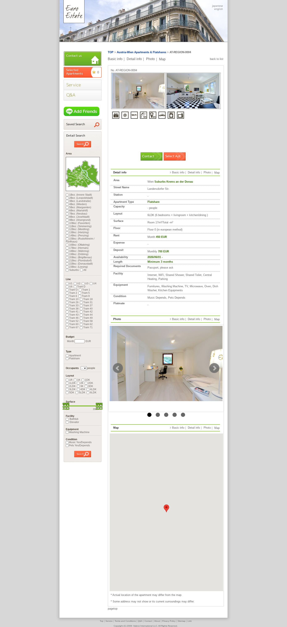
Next (214, 368)
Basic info (115, 59)
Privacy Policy (168, 621)
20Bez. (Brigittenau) (80, 257)
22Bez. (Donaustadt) (81, 263)
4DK (82, 389)
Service (109, 621)
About (157, 621)
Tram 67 (74, 327)
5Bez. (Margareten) (80, 207)
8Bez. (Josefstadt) (79, 216)
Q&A (140, 621)
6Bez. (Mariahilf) (78, 210)
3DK (90, 386)
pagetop (112, 608)
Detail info (134, 59)
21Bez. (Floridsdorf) (80, 260)
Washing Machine (79, 432)
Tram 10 (74, 299)
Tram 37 (88, 305)
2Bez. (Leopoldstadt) (81, 197)
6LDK (93, 392)
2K (81, 383)
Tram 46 (74, 317)
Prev (118, 368)
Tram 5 (86, 292)
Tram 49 (88, 317)
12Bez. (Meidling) (79, 229)
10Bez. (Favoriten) (79, 223)
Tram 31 (88, 302)
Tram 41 (74, 311)
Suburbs (74, 270)
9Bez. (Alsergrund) (80, 220)
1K (78, 379)
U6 (70, 286)
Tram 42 (88, 311)
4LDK (93, 389)
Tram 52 (74, 321)
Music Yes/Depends (80, 442)
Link (190, 621)
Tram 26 (74, 302)
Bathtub (73, 419)
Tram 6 (73, 296)
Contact (148, 621)
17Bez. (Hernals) (78, 247)
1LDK (72, 383)
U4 (94, 283)
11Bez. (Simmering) (80, 226)
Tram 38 (74, 308)
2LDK (72, 386)
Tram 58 (88, 321)
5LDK (82, 392)
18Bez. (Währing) (79, 251)
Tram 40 (88, 308)
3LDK (72, 389)
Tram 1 (86, 289)
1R (70, 379)
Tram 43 (74, 314)
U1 (70, 283)
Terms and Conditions (125, 621)
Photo (150, 59)
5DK (71, 392)
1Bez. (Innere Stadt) (80, 194)
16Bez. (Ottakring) (79, 244)
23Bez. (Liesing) (78, 266)
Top (101, 621)
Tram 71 (88, 327)
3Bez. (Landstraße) (80, 201)
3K (81, 386)
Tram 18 (88, 299)
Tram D (81, 286)
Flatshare (74, 358)
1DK (87, 379)
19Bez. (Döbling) (78, 254)
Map (162, 59)
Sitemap (182, 621)
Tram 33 (74, 305)
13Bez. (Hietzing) (79, 232)
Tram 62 (88, 324)
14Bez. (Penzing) (79, 235)
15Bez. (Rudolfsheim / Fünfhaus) (80, 240)
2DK (90, 383)
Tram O (73, 289)
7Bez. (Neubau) (78, 213)
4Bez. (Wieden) (78, 204)
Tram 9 (86, 296)
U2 (78, 283)
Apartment (75, 355)
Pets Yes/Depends (79, 445)
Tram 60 (74, 324)
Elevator (74, 422)
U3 (86, 283)
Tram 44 (88, 314)
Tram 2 (73, 292)
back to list (216, 59)
